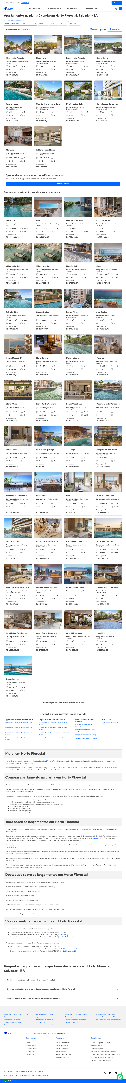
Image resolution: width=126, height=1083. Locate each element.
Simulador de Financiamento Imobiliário (103, 1052)
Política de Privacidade (11, 1071)
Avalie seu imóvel (96, 1046)
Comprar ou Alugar (97, 1049)
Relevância (24, 29)
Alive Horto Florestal (66, 937)
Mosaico (95, 29)
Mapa (104, 29)
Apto (27, 1034)
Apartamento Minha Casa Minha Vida (76, 1014)
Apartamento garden (10, 1017)
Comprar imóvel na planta (42, 1017)
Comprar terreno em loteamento (43, 1020)
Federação (42, 770)
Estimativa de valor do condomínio (102, 1057)
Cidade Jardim (32, 770)
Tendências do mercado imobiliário (44, 1025)
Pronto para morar (108, 829)
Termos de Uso (39, 1071)
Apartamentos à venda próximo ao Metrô (16, 1014)
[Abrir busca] (120, 8)
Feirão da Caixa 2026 (71, 1022)
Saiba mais (25, 3)
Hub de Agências (61, 1052)
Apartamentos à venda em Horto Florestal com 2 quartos (19, 728)
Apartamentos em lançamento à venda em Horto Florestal (53, 723)
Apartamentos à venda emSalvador (110, 723)
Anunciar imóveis (31, 1046)
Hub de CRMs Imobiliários (64, 1055)
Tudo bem (117, 3)
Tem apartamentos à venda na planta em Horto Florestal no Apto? (33, 998)
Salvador (96, 838)
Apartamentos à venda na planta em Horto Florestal (54, 738)
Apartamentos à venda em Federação (86, 735)
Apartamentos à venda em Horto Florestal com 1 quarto (19, 723)
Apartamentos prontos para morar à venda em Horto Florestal (54, 733)
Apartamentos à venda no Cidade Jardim (85, 730)
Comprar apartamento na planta (43, 1014)
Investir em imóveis (39, 1022)
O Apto (28, 1043)
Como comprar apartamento (12, 1025)
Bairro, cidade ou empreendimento (14, 20)
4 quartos (72, 845)
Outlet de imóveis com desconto (105, 1014)
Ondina (57, 770)
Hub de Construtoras (63, 1043)
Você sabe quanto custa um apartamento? (108, 1020)
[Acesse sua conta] (116, 8)
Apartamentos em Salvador (41, 1034)
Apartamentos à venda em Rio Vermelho (84, 725)
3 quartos (114, 845)
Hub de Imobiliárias (62, 1046)
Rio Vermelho (22, 770)
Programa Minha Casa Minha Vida (105, 1017)
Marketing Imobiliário (62, 1057)
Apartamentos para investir (12, 1020)
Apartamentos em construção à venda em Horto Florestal (53, 728)
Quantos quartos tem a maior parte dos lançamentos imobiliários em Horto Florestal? (41, 989)
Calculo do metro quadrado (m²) (101, 1060)
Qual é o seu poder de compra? (101, 1043)
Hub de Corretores (62, 1049)
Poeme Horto (62, 935)
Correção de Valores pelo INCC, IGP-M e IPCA (106, 1055)
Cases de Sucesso (31, 1049)
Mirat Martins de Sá (69, 951)
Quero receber (63, 184)
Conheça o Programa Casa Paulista (75, 1020)
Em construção (94, 829)
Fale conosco (30, 1055)
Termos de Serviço (26, 1071)
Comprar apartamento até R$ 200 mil (76, 1017)
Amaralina (50, 770)
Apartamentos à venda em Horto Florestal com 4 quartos (19, 739)
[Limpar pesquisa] (35, 23)
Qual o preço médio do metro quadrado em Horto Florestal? (31, 980)
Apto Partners (30, 1052)
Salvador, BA (43, 761)
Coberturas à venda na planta (12, 1022)
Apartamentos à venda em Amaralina (86, 738)
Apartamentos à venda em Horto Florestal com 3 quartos (19, 733)
